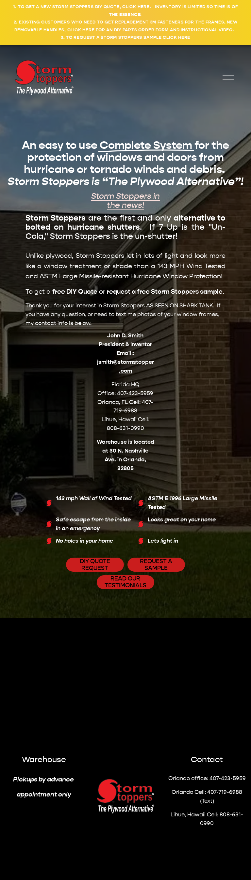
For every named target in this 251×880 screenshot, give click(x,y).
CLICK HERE (136, 6)
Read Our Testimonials (125, 582)
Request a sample (156, 565)
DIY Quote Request (95, 565)
